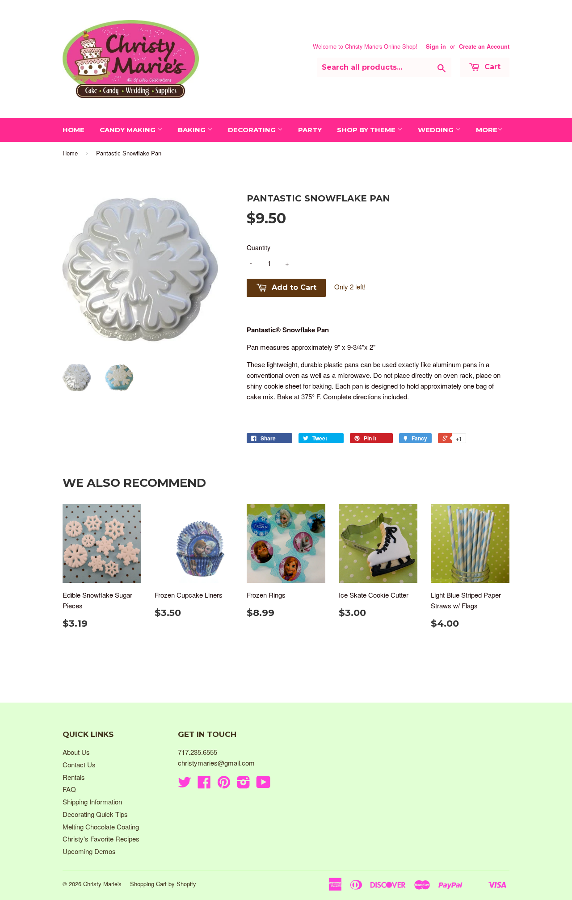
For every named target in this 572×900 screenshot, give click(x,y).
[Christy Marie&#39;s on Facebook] (204, 784)
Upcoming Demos (89, 851)
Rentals (74, 777)
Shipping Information (92, 801)
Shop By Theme (367, 130)
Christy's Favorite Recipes (101, 838)
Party (310, 130)
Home (73, 130)
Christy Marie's (102, 883)
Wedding (436, 130)
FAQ (69, 789)
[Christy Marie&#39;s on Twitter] (184, 784)
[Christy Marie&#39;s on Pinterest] (224, 784)
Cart (491, 67)
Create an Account (484, 46)
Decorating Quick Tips (95, 814)
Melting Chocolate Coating (101, 826)
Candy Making (128, 130)
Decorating (253, 130)
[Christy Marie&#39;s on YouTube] (263, 784)
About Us (76, 752)
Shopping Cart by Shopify (163, 883)
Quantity (258, 247)
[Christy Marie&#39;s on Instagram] (243, 784)
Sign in (436, 46)
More (486, 130)
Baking (192, 130)
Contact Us (79, 764)
